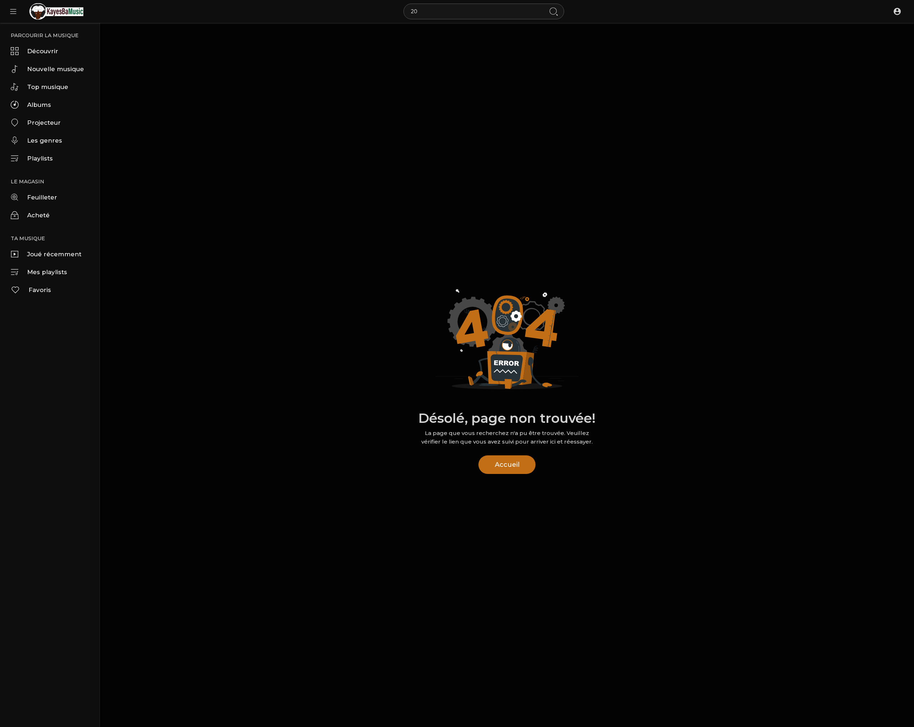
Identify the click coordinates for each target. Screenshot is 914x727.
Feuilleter (42, 197)
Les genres (44, 140)
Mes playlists (47, 272)
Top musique (47, 86)
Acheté (38, 215)
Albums (39, 104)
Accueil (507, 465)
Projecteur (44, 122)
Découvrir (42, 51)
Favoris (40, 289)
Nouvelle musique (55, 69)
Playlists (40, 158)
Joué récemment (54, 254)
